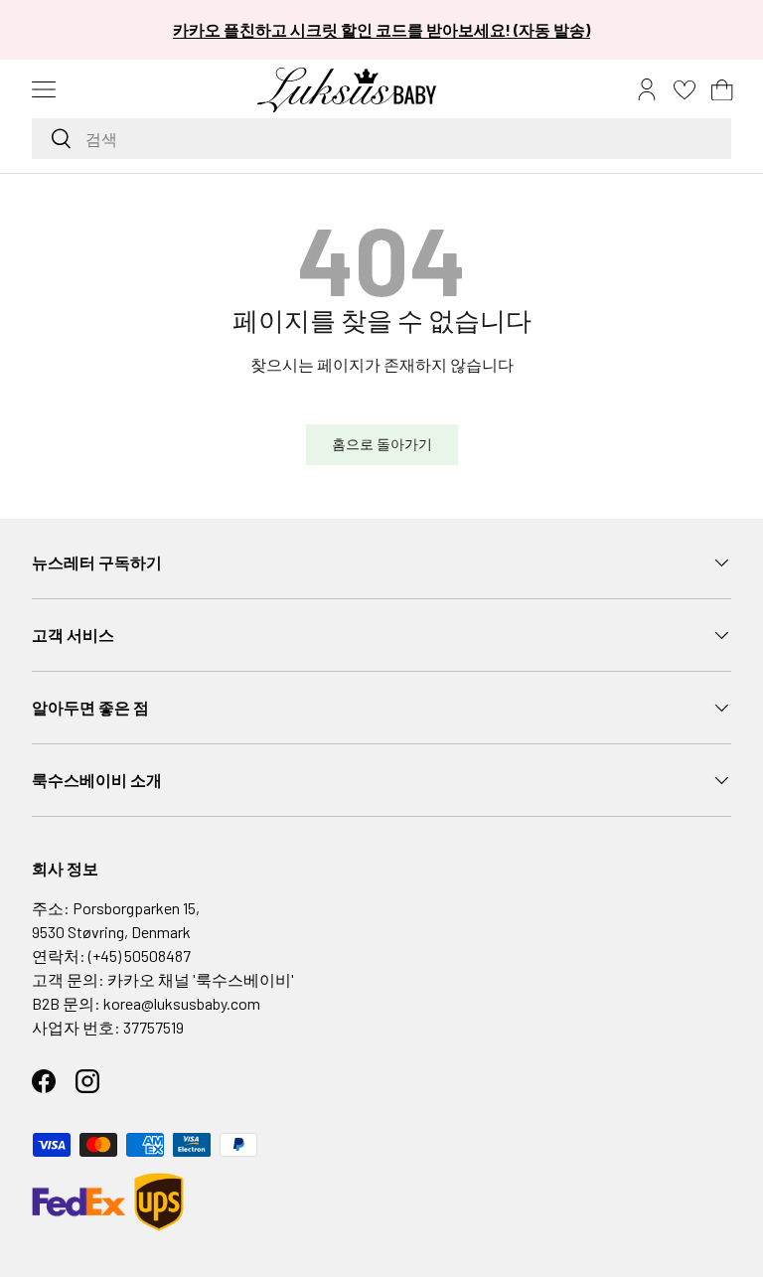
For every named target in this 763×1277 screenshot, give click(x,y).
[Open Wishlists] (684, 89)
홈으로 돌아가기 (382, 443)
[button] (722, 89)
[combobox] (381, 138)
